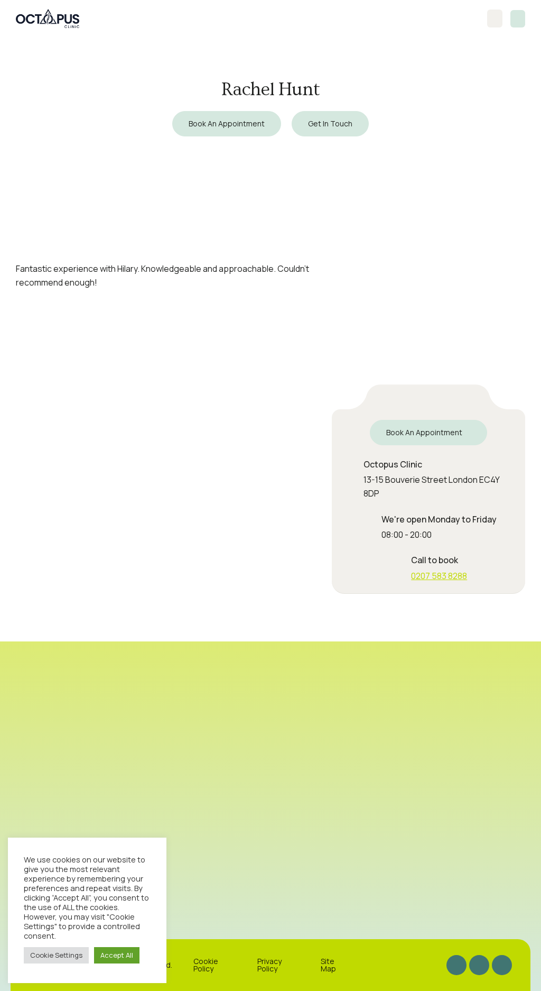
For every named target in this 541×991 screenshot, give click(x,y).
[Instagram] (456, 965)
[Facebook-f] (479, 965)
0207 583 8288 (439, 576)
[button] (517, 18)
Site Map (328, 965)
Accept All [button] (116, 955)
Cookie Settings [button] (56, 955)
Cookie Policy (205, 965)
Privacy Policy (269, 965)
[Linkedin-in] (502, 965)
